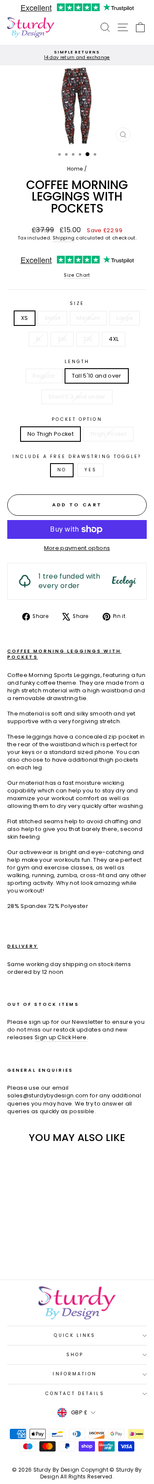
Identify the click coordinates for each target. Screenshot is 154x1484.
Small (52, 318)
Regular (44, 376)
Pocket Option (77, 420)
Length (77, 362)
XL (38, 339)
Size (77, 304)
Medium (88, 318)
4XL (113, 339)
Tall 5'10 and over (96, 376)
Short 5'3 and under (76, 397)
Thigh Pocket (108, 434)
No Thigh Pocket (50, 434)
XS (24, 318)
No (61, 470)
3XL (87, 339)
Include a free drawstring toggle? (76, 457)
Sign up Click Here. (61, 1037)
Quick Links (74, 1335)
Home (75, 169)
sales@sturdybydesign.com (48, 1096)
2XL (62, 339)
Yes (90, 470)
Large (124, 318)
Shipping (64, 238)
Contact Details (74, 1393)
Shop (74, 1354)
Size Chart (77, 275)
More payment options (77, 548)
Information (75, 1374)
